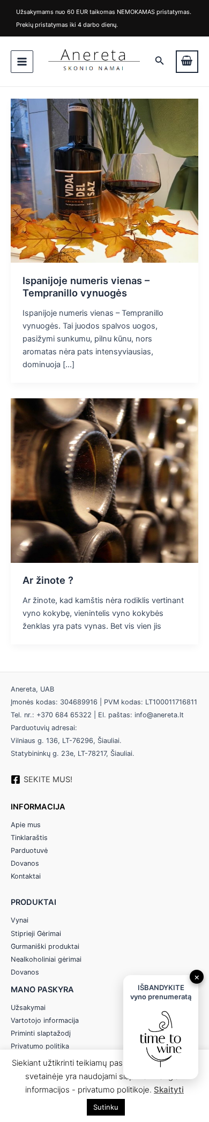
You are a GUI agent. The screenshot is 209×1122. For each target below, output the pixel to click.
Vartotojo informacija (45, 1020)
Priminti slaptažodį (41, 1033)
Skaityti (169, 1089)
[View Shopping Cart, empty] (187, 61)
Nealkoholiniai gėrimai (46, 959)
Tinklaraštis (29, 838)
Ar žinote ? (48, 580)
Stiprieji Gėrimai (36, 934)
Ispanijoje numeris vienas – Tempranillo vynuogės (86, 286)
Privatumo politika (40, 1046)
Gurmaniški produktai (45, 946)
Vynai (19, 920)
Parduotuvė (29, 850)
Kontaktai (26, 876)
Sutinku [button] (105, 1107)
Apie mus (26, 825)
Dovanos (25, 863)
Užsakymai (28, 1008)
